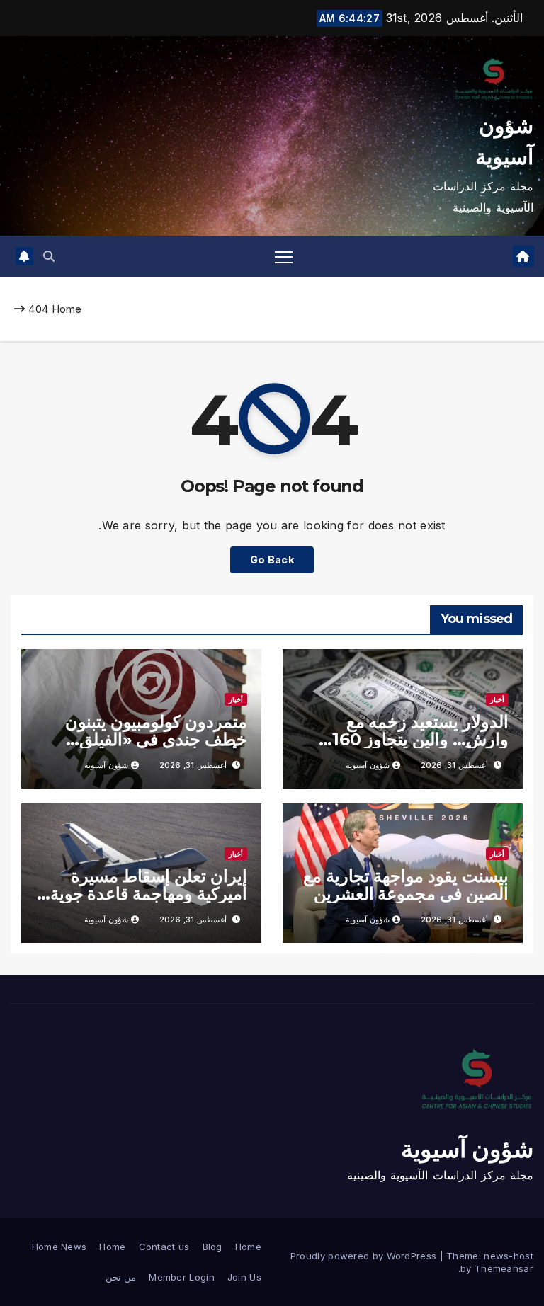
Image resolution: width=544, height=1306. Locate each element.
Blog (212, 1246)
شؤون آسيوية (368, 765)
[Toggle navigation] (283, 257)
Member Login (182, 1277)
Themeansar (504, 1268)
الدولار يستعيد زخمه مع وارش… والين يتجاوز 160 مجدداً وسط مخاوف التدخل (412, 739)
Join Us (244, 1277)
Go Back (272, 560)
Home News (59, 1246)
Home (67, 309)
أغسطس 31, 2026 (454, 765)
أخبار (497, 699)
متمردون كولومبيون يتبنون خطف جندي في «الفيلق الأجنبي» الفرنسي (156, 739)
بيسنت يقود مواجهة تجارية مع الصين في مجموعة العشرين (406, 885)
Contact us (164, 1246)
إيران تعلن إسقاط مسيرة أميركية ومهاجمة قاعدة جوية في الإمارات (148, 894)
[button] (49, 256)
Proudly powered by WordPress (365, 1255)
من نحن (121, 1277)
